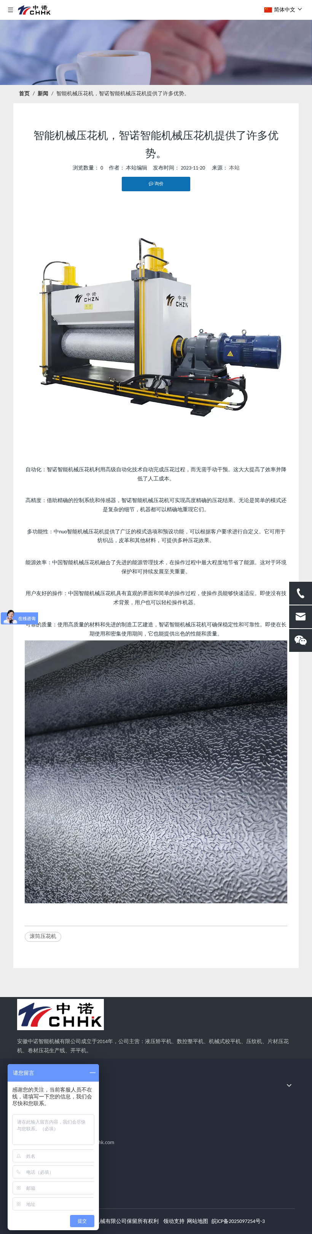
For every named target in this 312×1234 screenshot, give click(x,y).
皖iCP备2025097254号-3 (238, 1221)
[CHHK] (60, 1014)
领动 (168, 1221)
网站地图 (197, 1221)
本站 (234, 168)
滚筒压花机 (43, 937)
